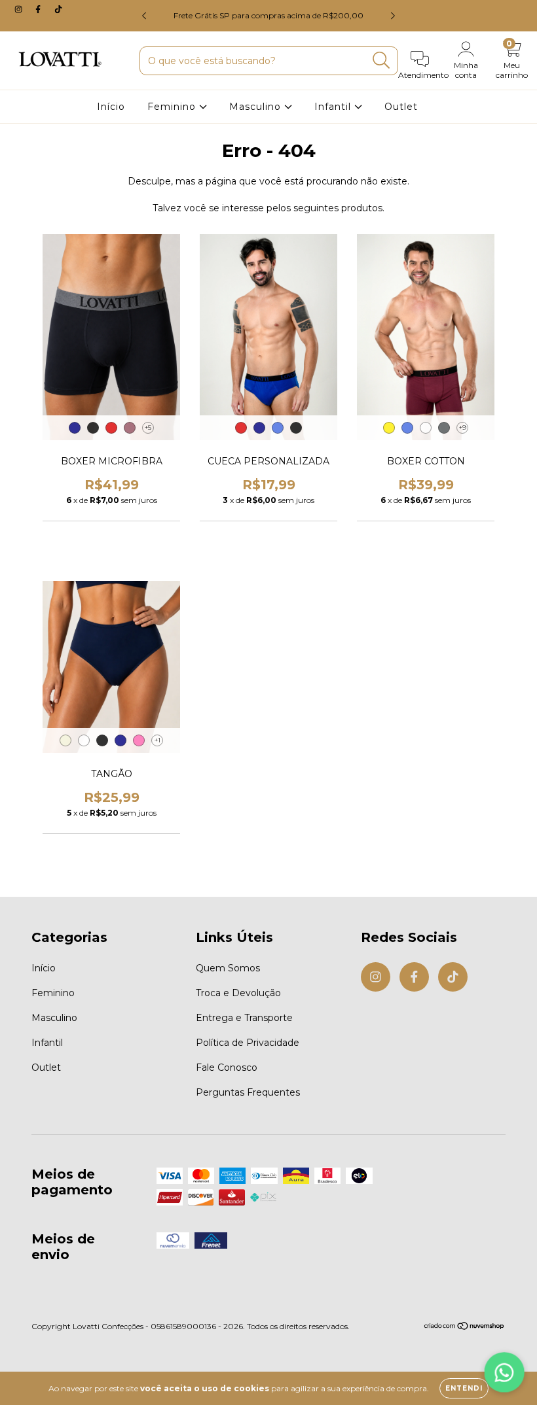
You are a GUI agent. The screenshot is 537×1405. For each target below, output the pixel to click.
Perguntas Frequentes (248, 1092)
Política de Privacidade (247, 1043)
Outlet (401, 107)
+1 (157, 740)
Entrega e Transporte (244, 1018)
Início (111, 107)
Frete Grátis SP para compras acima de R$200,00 (268, 15)
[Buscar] (381, 60)
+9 (462, 427)
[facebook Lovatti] (39, 9)
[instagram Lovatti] (19, 9)
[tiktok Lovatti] (58, 9)
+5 (148, 427)
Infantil (334, 107)
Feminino (173, 107)
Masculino (256, 107)
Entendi (464, 1388)
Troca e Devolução (238, 993)
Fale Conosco (226, 1067)
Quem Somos (228, 968)
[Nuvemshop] (465, 1327)
